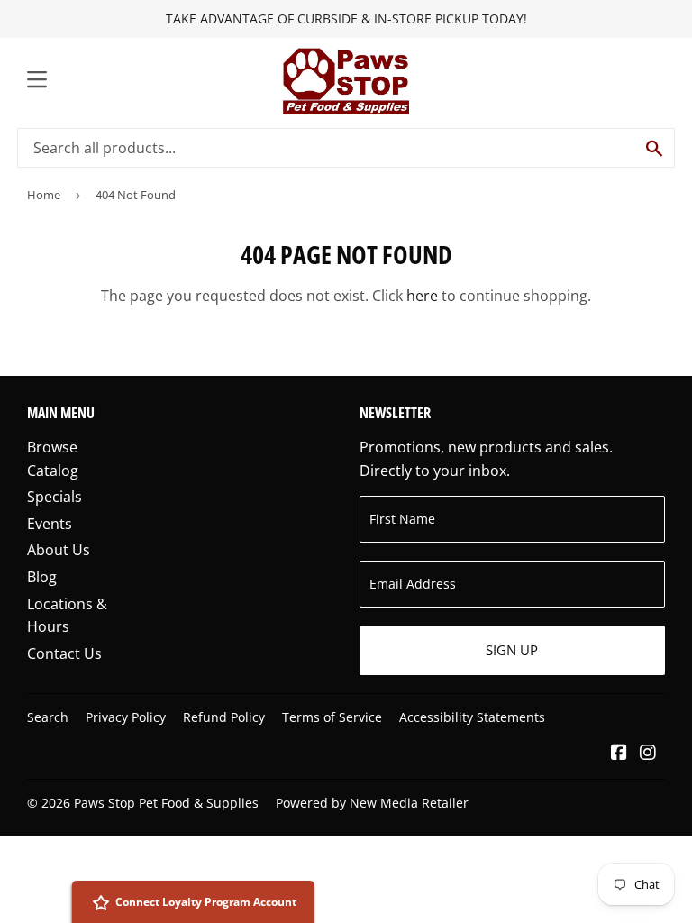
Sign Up (512, 650)
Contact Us (64, 653)
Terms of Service (332, 717)
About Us (58, 550)
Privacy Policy (126, 717)
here (422, 296)
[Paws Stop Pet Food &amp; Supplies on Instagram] (648, 753)
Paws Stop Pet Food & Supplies (166, 802)
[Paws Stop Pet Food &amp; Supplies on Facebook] (619, 753)
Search (47, 717)
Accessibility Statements (472, 717)
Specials (54, 497)
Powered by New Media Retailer (372, 802)
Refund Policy (224, 717)
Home (43, 195)
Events (49, 524)
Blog (42, 577)
